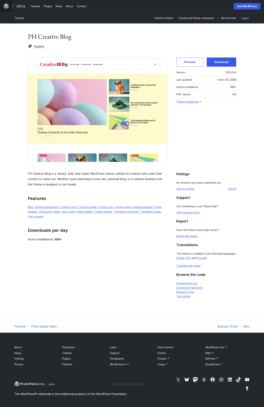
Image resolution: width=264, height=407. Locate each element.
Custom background (47, 207)
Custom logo (106, 207)
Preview (189, 62)
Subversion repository (189, 287)
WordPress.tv (119, 364)
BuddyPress (214, 364)
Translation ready (150, 211)
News (56, 211)
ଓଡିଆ (51, 384)
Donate (164, 358)
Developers (117, 358)
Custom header (88, 207)
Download (221, 62)
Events (162, 353)
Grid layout (45, 211)
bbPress (211, 358)
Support (115, 353)
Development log (186, 283)
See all (232, 188)
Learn (113, 347)
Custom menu (123, 207)
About (18, 347)
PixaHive (39, 46)
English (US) (183, 257)
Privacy (18, 364)
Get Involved (165, 347)
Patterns (67, 364)
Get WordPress (247, 6)
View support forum (188, 212)
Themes (19, 18)
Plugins (66, 358)
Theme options (103, 211)
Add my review (185, 188)
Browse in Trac (185, 291)
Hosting (19, 358)
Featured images (142, 207)
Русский (202, 257)
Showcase (68, 347)
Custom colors (68, 207)
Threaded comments (126, 211)
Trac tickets (183, 296)
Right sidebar (85, 211)
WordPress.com (216, 347)
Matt (209, 353)
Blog (30, 207)
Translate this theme (188, 265)
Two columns (35, 216)
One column (68, 211)
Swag (162, 364)
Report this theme (187, 236)
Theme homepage (187, 101)
